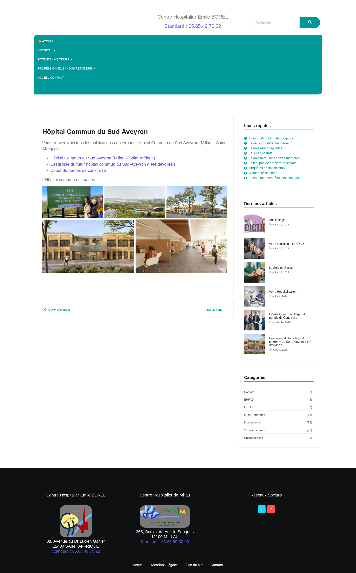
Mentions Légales (164, 565)
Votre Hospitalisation (282, 291)
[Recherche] (310, 22)
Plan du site (194, 565)
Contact (217, 565)
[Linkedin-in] (271, 509)
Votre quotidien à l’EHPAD (286, 243)
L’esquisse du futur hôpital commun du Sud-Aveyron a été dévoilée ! (112, 164)
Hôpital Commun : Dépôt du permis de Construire (287, 316)
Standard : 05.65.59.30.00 (165, 541)
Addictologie (277, 220)
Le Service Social (281, 267)
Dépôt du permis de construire (78, 170)
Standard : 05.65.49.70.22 (192, 26)
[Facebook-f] (262, 509)
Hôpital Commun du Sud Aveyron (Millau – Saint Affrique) (102, 158)
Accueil (138, 565)
